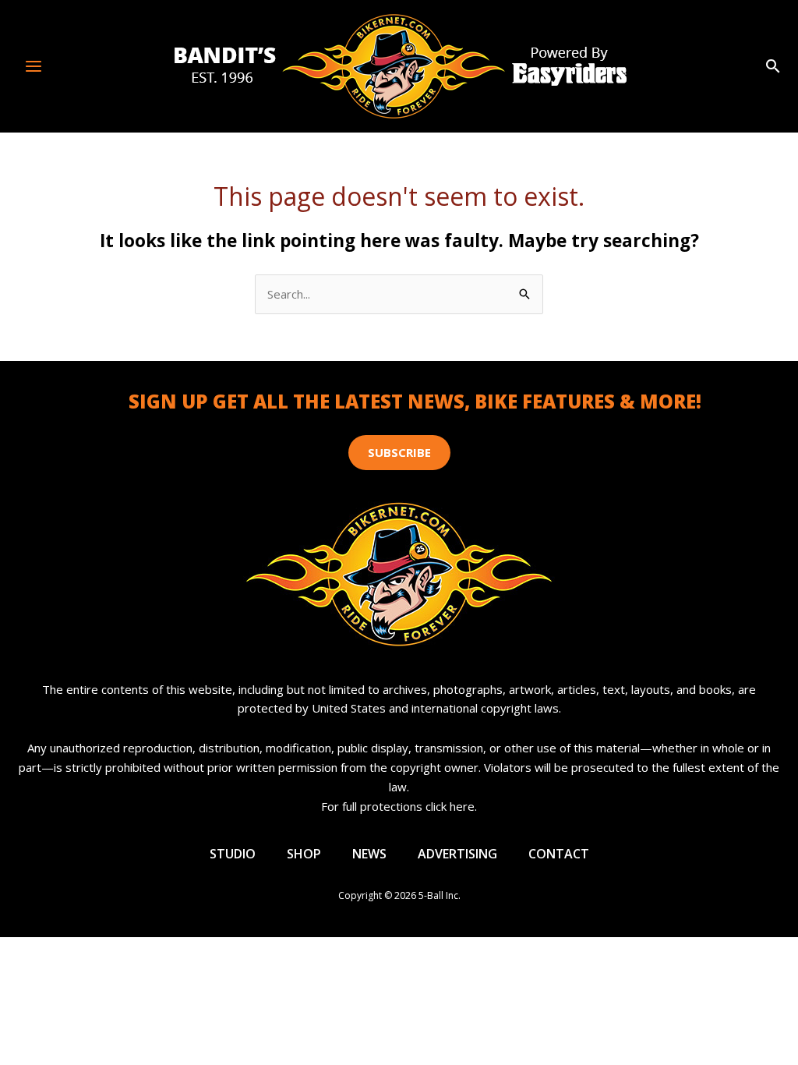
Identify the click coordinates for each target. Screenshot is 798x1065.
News (369, 853)
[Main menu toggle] (34, 66)
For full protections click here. (399, 806)
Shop (304, 853)
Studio (233, 853)
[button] (773, 67)
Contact (558, 853)
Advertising (457, 853)
